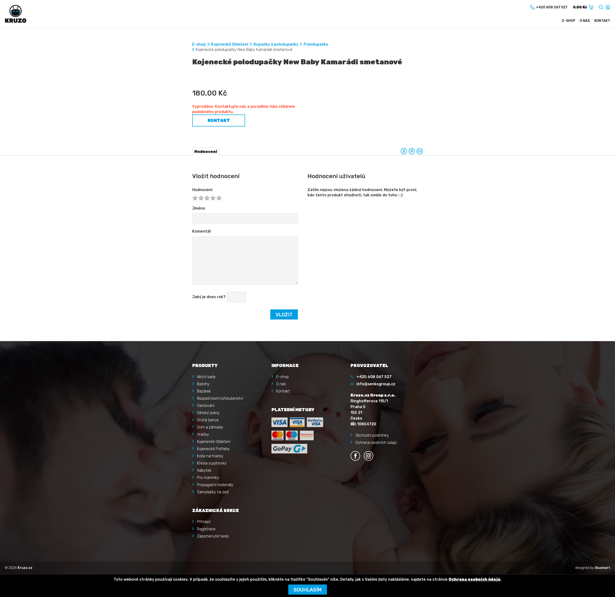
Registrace (206, 529)
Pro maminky (208, 477)
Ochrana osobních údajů (376, 442)
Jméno (198, 208)
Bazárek (204, 391)
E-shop (568, 21)
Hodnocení (202, 189)
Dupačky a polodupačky (275, 44)
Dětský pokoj (208, 412)
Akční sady (206, 376)
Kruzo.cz (25, 568)
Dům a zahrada (210, 427)
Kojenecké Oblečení (229, 44)
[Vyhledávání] (601, 6)
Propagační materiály (215, 484)
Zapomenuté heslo (213, 536)
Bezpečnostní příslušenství (220, 398)
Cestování (205, 405)
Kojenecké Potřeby (213, 448)
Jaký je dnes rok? (209, 297)
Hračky (203, 434)
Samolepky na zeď (212, 492)
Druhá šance (208, 420)
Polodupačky (316, 44)
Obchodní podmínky (372, 435)
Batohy (203, 384)
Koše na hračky (210, 456)
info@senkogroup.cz (376, 384)
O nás (585, 21)
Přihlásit (204, 521)
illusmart (602, 568)
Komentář (201, 231)
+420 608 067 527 (374, 376)
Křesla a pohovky (212, 463)
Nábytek (204, 470)
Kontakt (602, 21)
